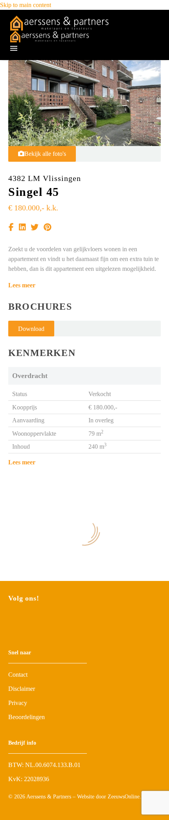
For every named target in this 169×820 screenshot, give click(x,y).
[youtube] (40, 621)
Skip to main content (25, 5)
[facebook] (11, 621)
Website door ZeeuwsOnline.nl (111, 797)
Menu (13, 48)
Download (31, 328)
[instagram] (25, 621)
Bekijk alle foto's (45, 153)
